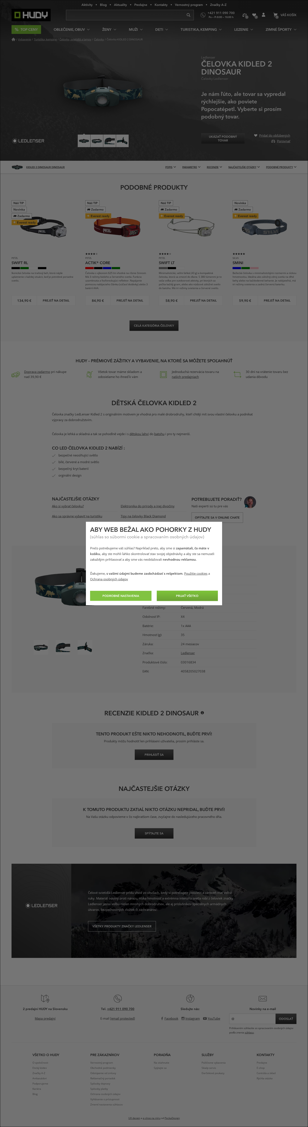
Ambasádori (39, 1078)
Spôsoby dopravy (100, 1084)
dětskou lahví (139, 434)
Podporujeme (40, 1084)
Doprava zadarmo (37, 372)
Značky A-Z (218, 4)
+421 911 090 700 (120, 1009)
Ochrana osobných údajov (109, 579)
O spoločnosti (40, 1063)
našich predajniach (185, 377)
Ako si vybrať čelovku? (68, 506)
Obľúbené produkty (254, 15)
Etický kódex (39, 1068)
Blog (103, 4)
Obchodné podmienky (103, 1068)
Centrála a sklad (266, 1073)
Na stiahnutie (161, 1063)
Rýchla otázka (265, 1078)
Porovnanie (244, 15)
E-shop (261, 1068)
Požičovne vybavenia (214, 1063)
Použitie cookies (195, 573)
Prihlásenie (263, 15)
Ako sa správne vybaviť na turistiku (77, 516)
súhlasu (249, 1032)
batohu (159, 434)
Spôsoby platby (99, 1089)
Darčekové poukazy (213, 1073)
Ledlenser (188, 653)
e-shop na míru (151, 1118)
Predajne (140, 4)
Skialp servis (209, 1068)
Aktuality (120, 4)
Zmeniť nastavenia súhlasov (106, 1104)
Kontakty (161, 4)
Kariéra (36, 1089)
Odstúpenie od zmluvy (103, 1073)
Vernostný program (189, 4)
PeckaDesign (172, 1118)
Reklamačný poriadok (102, 1078)
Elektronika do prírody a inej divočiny (148, 506)
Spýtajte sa (160, 1068)
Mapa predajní (45, 1018)
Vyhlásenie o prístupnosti (104, 1099)
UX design (134, 1118)
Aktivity (87, 4)
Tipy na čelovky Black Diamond (143, 516)
